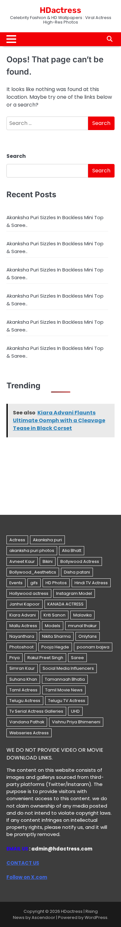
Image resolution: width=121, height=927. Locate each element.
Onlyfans (87, 636)
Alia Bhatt (71, 550)
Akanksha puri (47, 540)
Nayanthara (21, 636)
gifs (34, 583)
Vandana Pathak (26, 722)
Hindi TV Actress (91, 583)
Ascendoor (43, 917)
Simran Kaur (22, 668)
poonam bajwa (93, 647)
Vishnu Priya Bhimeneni (76, 722)
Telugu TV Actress (66, 700)
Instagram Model (74, 593)
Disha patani (77, 572)
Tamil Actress (23, 690)
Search (16, 156)
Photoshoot (21, 647)
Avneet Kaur (22, 561)
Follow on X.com (26, 877)
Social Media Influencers (68, 668)
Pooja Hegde (55, 647)
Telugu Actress (24, 700)
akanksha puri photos (31, 550)
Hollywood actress (28, 593)
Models (52, 625)
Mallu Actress (23, 625)
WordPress (96, 917)
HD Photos (56, 583)
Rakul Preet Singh (45, 657)
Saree (77, 657)
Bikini (48, 561)
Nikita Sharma (56, 636)
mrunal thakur (82, 625)
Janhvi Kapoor (24, 604)
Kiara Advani (22, 615)
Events (16, 583)
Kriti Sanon (55, 615)
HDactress (60, 10)
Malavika (82, 615)
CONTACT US (22, 863)
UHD (75, 711)
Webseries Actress (29, 733)
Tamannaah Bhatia (65, 679)
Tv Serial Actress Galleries (36, 711)
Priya (14, 657)
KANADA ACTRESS (65, 604)
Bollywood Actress (79, 561)
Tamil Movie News (64, 690)
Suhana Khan (23, 679)
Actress (17, 540)
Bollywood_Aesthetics (32, 572)
